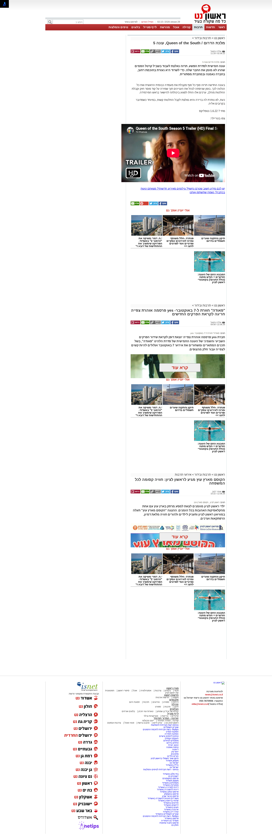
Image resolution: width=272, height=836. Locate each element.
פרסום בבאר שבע (170, 796)
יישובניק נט (173, 776)
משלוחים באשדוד (170, 783)
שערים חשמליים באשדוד (167, 814)
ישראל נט (174, 763)
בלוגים (135, 27)
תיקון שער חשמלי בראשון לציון (165, 758)
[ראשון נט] (219, 682)
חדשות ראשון (171, 695)
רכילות (176, 702)
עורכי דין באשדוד (171, 811)
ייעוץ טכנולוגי (148, 720)
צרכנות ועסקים (114, 722)
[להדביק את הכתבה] (144, 204)
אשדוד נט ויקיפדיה (170, 820)
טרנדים (175, 716)
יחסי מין (175, 751)
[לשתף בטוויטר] (165, 52)
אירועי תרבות (183, 474)
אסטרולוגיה (146, 690)
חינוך (176, 706)
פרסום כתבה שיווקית (169, 823)
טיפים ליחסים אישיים (169, 736)
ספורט (166, 702)
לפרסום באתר (131, 22)
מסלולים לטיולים (171, 740)
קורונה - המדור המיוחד (166, 718)
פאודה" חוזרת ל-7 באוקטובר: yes (204, 333)
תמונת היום (134, 702)
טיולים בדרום (172, 743)
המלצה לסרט (172, 731)
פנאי (176, 690)
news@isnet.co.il (214, 694)
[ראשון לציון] (204, 23)
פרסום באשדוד (171, 818)
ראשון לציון (214, 502)
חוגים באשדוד (172, 807)
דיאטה (175, 749)
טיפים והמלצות (118, 27)
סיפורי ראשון (123, 690)
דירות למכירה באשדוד (168, 787)
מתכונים (175, 754)
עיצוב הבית (173, 745)
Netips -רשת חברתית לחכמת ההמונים (161, 729)
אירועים (156, 702)
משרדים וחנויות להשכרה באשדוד (163, 798)
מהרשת (165, 27)
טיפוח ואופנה (172, 747)
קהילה (186, 27)
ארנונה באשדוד (171, 809)
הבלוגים (174, 709)
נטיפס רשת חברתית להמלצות (165, 725)
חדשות (210, 27)
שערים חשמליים (171, 727)
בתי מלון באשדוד (171, 774)
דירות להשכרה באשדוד (168, 789)
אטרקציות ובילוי (151, 716)
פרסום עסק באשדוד (169, 791)
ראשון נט (219, 38)
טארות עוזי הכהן (145, 711)
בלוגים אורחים (128, 711)
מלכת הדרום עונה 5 (210, 62)
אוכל (176, 27)
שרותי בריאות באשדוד (168, 800)
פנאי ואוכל (129, 722)
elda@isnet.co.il (200, 704)
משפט (176, 697)
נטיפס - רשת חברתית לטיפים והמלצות (161, 769)
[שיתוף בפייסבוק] (174, 52)
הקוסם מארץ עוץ (201, 502)
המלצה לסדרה (171, 734)
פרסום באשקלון (171, 794)
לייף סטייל (150, 27)
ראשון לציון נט (172, 722)
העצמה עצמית (171, 738)
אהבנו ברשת (144, 722)
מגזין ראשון (172, 688)
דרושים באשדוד (171, 805)
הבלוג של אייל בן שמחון (167, 711)
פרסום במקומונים (170, 778)
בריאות (165, 716)
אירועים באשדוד (171, 803)
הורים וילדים (173, 756)
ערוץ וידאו (157, 722)
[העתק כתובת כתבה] (155, 52)
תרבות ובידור (202, 38)
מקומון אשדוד (172, 760)
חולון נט (175, 825)
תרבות (198, 27)
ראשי (221, 27)
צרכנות (158, 690)
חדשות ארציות (162, 697)
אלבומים (174, 699)
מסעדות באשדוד (171, 785)
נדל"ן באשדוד (172, 765)
